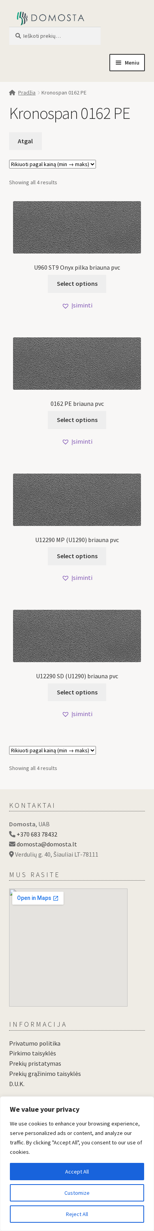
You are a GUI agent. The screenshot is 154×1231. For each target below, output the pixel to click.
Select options (77, 283)
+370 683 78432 (37, 834)
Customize (77, 1192)
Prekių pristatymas (35, 1063)
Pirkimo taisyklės (32, 1053)
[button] (77, 305)
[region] (77, 1163)
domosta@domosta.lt (47, 844)
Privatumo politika (34, 1043)
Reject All (77, 1214)
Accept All (77, 1171)
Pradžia (27, 92)
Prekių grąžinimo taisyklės (45, 1073)
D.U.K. (16, 1084)
